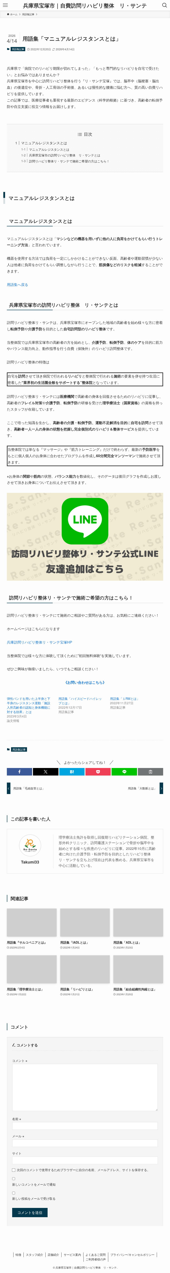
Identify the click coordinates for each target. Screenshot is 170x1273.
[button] (19, 771)
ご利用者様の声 (96, 1259)
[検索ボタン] (164, 5)
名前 (16, 1118)
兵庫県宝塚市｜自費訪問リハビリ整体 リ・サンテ (85, 5)
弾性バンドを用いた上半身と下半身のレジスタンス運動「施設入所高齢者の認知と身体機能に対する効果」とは (28, 705)
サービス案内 (72, 1254)
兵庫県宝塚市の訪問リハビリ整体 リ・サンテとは (64, 155)
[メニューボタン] (5, 5)
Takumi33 (30, 862)
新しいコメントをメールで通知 (34, 1184)
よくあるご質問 (95, 1254)
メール (18, 1136)
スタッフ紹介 (34, 1254)
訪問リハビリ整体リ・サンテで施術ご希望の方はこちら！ (69, 161)
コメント (19, 1060)
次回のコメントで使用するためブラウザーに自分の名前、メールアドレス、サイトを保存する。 (83, 1170)
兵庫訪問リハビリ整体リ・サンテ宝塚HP (39, 642)
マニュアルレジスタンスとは (44, 142)
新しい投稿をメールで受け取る (34, 1198)
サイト (16, 1153)
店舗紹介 (53, 1254)
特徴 (18, 1254)
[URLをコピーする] (150, 771)
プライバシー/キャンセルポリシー (132, 1254)
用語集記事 (18, 49)
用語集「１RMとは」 (125, 698)
